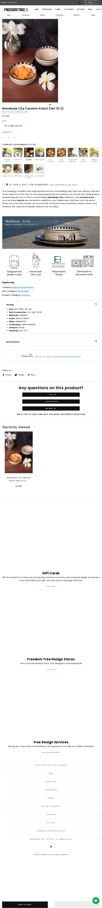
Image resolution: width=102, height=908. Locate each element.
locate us (51, 669)
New (37, 9)
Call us (52, 394)
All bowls (26, 295)
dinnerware (76, 357)
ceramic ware (87, 197)
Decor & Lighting (51, 806)
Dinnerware (23, 291)
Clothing (68, 9)
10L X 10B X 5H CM (13, 126)
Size (4, 121)
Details (10, 304)
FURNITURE (47, 9)
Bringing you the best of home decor (51, 839)
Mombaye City (55, 197)
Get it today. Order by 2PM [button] (15, 112)
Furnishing (51, 790)
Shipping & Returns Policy (51, 831)
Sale (90, 9)
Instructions (12, 342)
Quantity (7, 132)
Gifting (80, 9)
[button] (77, 904)
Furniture (25, 15)
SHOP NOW (51, 586)
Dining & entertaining (23, 287)
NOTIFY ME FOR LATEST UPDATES (51, 765)
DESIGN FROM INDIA (9, 3)
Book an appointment (51, 752)
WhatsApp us (52, 401)
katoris (21, 200)
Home (42, 15)
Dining (51, 798)
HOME (57, 9)
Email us (52, 408)
